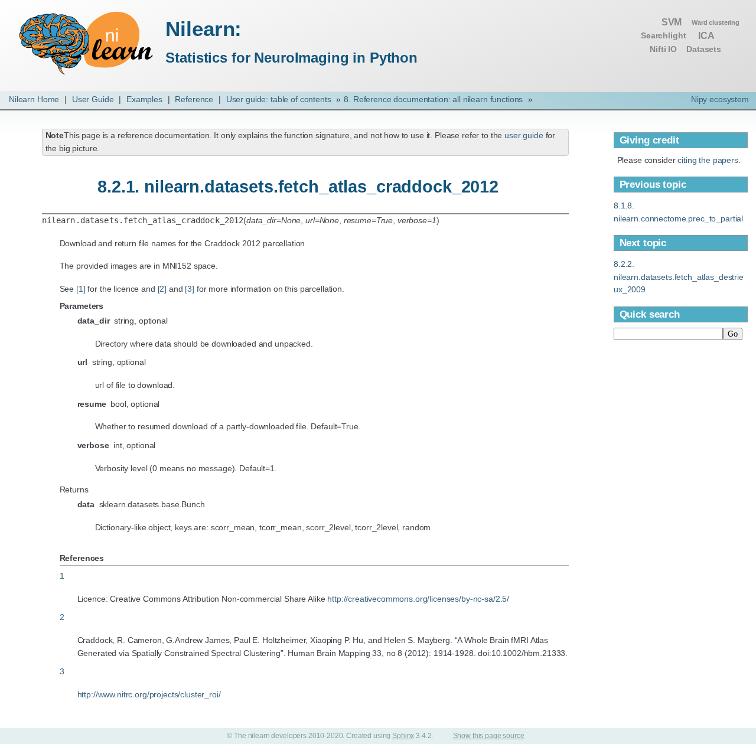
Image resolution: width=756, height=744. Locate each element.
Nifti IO (663, 49)
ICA (706, 35)
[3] (189, 288)
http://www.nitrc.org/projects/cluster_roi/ (149, 694)
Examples (144, 99)
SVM (672, 22)
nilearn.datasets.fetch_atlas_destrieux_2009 (679, 276)
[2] (162, 288)
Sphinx (403, 735)
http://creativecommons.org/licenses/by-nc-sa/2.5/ (418, 598)
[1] (81, 288)
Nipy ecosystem (720, 99)
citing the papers (707, 160)
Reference (194, 99)
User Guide (93, 99)
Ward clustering (715, 22)
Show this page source (488, 735)
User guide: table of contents (278, 99)
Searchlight (663, 35)
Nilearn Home (34, 99)
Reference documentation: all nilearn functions (433, 99)
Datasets (703, 49)
